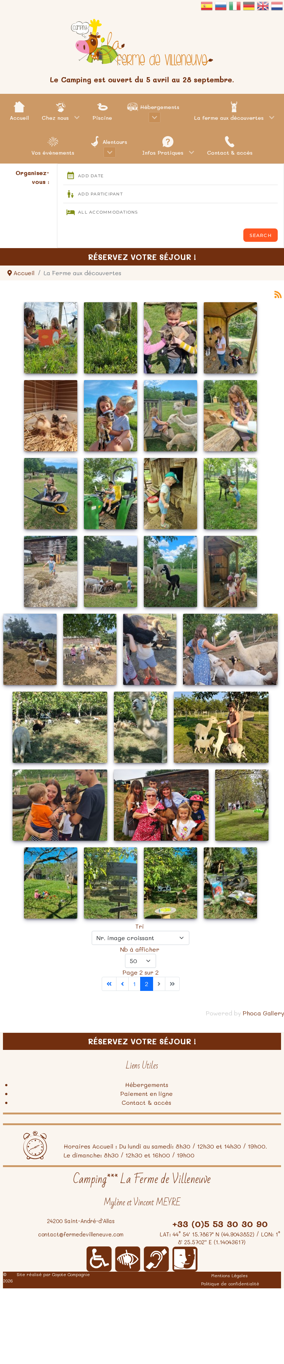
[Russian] (221, 9)
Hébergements (146, 1084)
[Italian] (235, 9)
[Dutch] (277, 9)
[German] (249, 9)
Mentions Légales (229, 1275)
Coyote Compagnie (71, 1274)
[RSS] (278, 293)
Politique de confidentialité (230, 1283)
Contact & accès (146, 1102)
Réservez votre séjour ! (142, 257)
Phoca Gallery (263, 1013)
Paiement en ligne (146, 1093)
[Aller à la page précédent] (122, 984)
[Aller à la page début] (109, 984)
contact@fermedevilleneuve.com (81, 1234)
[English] (263, 9)
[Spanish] (207, 9)
